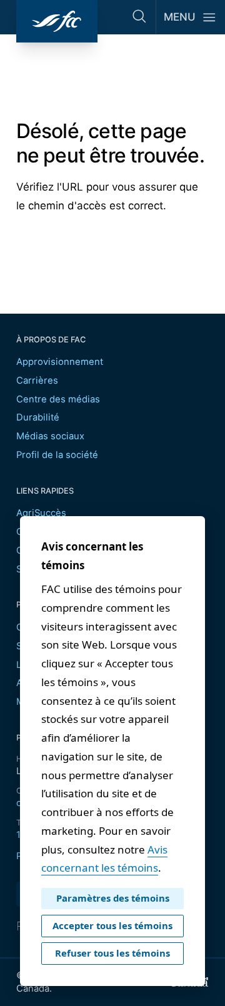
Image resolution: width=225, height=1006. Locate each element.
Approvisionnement (59, 361)
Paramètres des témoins (112, 898)
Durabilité (37, 417)
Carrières (37, 380)
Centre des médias (58, 399)
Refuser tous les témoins (112, 953)
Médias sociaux (50, 436)
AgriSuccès (41, 513)
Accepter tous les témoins (112, 925)
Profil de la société (57, 455)
